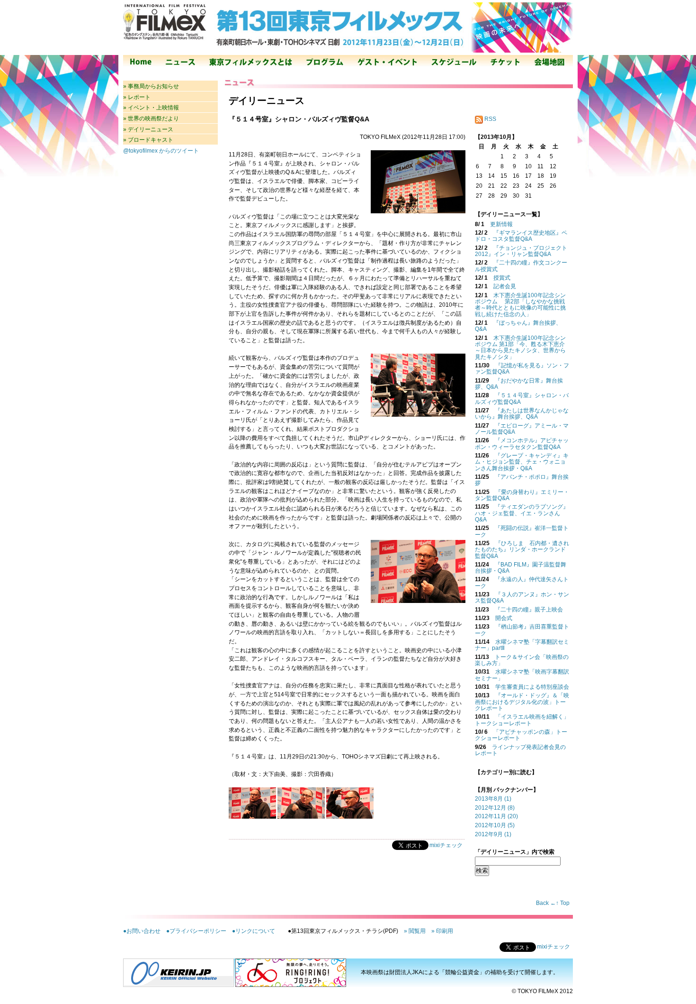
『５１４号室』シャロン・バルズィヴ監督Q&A (522, 398)
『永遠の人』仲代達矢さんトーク (522, 582)
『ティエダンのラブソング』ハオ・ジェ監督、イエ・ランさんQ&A (522, 513)
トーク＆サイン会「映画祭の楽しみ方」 (522, 660)
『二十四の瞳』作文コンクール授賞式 (521, 265)
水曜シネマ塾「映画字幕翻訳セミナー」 (522, 674)
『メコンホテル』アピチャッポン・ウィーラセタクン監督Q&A (522, 443)
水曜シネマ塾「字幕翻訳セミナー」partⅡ (522, 645)
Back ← (546, 903)
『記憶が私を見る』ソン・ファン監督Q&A (522, 368)
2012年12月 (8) (495, 807)
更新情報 (501, 224)
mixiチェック (446, 845)
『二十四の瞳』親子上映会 (529, 609)
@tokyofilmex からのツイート (161, 150)
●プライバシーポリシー (196, 931)
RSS (489, 119)
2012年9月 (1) (493, 834)
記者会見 (504, 286)
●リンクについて (253, 931)
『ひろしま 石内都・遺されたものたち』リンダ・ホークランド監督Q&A (522, 549)
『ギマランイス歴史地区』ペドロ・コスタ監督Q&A (521, 235)
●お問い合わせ (142, 931)
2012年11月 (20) (496, 816)
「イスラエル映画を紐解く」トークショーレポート (522, 719)
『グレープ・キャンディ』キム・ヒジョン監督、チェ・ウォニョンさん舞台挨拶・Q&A (522, 462)
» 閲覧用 (415, 931)
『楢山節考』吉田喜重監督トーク (522, 629)
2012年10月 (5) (495, 825)
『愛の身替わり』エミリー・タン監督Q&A (522, 495)
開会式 (503, 618)
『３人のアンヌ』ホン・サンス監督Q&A (522, 597)
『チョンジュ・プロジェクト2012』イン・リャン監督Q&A (521, 251)
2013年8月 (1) (493, 798)
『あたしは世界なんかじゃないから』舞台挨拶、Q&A (522, 413)
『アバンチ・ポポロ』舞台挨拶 (522, 480)
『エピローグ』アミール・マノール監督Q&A (522, 428)
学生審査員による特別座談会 (532, 687)
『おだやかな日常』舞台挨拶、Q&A (519, 383)
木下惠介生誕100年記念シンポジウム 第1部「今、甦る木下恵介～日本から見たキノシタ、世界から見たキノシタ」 (520, 347)
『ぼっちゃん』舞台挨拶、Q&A (518, 325)
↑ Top (563, 903)
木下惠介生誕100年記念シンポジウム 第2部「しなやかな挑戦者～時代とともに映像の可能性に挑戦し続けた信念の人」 (520, 305)
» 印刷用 (442, 931)
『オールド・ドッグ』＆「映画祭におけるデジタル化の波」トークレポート (522, 702)
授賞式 (501, 277)
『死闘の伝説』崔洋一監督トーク (522, 531)
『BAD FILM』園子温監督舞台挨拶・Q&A (520, 567)
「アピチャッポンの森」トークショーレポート (521, 735)
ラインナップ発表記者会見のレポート (520, 750)
